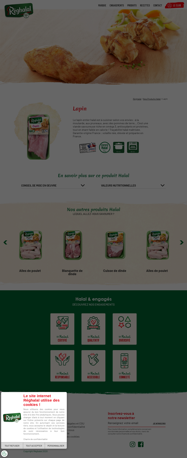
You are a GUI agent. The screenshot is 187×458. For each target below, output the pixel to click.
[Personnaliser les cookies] (4, 453)
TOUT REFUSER (12, 445)
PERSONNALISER (56, 445)
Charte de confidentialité (35, 439)
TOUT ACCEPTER (34, 445)
